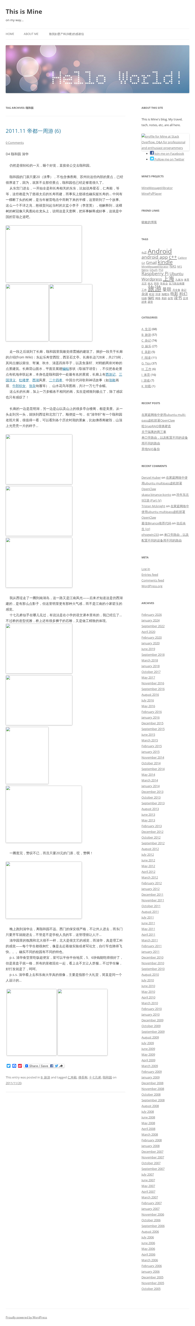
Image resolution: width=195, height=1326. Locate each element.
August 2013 (150, 809)
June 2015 (148, 734)
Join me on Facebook (169, 153)
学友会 (164, 283)
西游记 (111, 374)
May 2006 (148, 1249)
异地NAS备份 (150, 449)
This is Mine (24, 11)
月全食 (176, 290)
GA (143, 263)
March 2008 (149, 1134)
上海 (168, 278)
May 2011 (148, 929)
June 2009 (148, 1049)
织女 (22, 385)
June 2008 (148, 1117)
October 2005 (151, 1288)
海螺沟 (165, 294)
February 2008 (151, 1140)
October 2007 (151, 1163)
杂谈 (144, 294)
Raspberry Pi (155, 273)
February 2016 (151, 712)
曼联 (166, 289)
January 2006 (150, 1271)
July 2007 (147, 1174)
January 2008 (150, 1146)
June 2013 (148, 814)
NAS (173, 266)
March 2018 (149, 660)
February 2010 (151, 1009)
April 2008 (148, 1129)
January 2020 (150, 643)
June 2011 (148, 923)
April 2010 (148, 997)
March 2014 (149, 780)
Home (10, 34)
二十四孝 (55, 380)
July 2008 (147, 1111)
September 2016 (153, 689)
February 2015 (151, 746)
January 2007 (150, 1209)
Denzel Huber (151, 477)
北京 (144, 283)
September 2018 (153, 654)
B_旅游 (45, 1077)
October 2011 (151, 906)
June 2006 (148, 1243)
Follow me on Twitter (169, 159)
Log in (145, 569)
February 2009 (151, 1071)
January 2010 (150, 1014)
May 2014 (148, 774)
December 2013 (152, 792)
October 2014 (151, 763)
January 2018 (150, 666)
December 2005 (152, 1277)
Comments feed (152, 580)
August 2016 (150, 694)
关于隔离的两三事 (153, 432)
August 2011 (150, 911)
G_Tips (146, 363)
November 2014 (152, 757)
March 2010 (149, 1003)
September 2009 (153, 1031)
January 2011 (150, 951)
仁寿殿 (72, 1077)
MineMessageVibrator (157, 188)
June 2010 (148, 986)
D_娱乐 (146, 346)
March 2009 (149, 1066)
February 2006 (151, 1266)
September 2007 (153, 1169)
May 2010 (148, 991)
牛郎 (15, 385)
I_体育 (145, 374)
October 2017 (151, 672)
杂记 (183, 290)
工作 (144, 290)
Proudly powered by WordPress (26, 1317)
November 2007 (152, 1157)
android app (154, 257)
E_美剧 (146, 352)
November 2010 (152, 963)
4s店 (144, 252)
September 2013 (153, 803)
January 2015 (150, 752)
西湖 (35, 380)
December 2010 (152, 957)
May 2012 (148, 866)
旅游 (154, 288)
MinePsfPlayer (151, 193)
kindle (165, 262)
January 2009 (150, 1077)
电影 (174, 293)
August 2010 (150, 974)
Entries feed (149, 574)
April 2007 (148, 1191)
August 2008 (150, 1106)
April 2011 (148, 934)
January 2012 (150, 889)
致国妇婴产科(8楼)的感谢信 (66, 34)
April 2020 (148, 632)
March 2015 (149, 740)
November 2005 (152, 1283)
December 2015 (152, 723)
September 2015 (153, 729)
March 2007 (149, 1197)
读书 (178, 297)
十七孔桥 (95, 1077)
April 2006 (148, 1254)
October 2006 (151, 1220)
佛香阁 (83, 1077)
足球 (185, 298)
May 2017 (148, 677)
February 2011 (151, 946)
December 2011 (152, 894)
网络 (158, 298)
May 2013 (148, 820)
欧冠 (151, 294)
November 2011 (152, 900)
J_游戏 (145, 380)
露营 (150, 301)
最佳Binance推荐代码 (156, 523)
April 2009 (148, 1060)
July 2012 (147, 854)
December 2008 (152, 1083)
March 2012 (149, 877)
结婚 (144, 298)
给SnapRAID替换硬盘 (156, 426)
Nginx (145, 270)
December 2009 (152, 1020)
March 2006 (149, 1260)
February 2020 (151, 637)
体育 (186, 279)
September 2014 (153, 769)
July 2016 (147, 700)
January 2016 (150, 717)
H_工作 (146, 369)
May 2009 (148, 1054)
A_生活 (146, 329)
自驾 (170, 298)
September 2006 (153, 1226)
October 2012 (151, 837)
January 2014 (150, 786)
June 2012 (148, 860)
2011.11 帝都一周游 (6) (33, 130)
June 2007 (148, 1180)
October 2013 (151, 797)
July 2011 (147, 917)
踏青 (144, 301)
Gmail (151, 262)
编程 (151, 298)
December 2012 (152, 831)
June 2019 (148, 649)
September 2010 (153, 969)
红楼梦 (24, 380)
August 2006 (150, 1231)
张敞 (112, 380)
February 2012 (151, 883)
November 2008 (152, 1089)
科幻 (183, 293)
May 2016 (148, 706)
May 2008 (148, 1123)
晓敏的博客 (149, 222)
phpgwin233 (150, 534)
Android (160, 251)
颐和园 (107, 1077)
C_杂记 (146, 340)
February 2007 (151, 1203)
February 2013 (151, 826)
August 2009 (150, 1037)
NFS (179, 266)
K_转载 (146, 386)
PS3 (161, 270)
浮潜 (158, 294)
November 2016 (152, 683)
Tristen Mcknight (153, 506)
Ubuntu (176, 273)
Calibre (182, 257)
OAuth (154, 270)
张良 (32, 385)
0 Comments (15, 142)
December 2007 (152, 1151)
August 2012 (150, 849)
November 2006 (152, 1214)
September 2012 (153, 843)
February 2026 (151, 614)
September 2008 (153, 1100)
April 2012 (148, 871)
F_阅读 (146, 357)
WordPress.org (151, 586)
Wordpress (151, 279)
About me (31, 34)
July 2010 (147, 980)
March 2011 (149, 940)
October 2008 (151, 1094)
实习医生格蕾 (177, 283)
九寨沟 (179, 279)
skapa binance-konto (156, 494)
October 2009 (151, 1026)
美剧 (164, 298)
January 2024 (150, 620)
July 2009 (147, 1043)
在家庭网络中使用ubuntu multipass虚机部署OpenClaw (164, 483)
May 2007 (148, 1186)
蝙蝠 (65, 368)
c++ (173, 256)
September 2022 (153, 626)
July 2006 (147, 1237)
